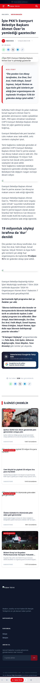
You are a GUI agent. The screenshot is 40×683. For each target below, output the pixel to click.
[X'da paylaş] (13, 50)
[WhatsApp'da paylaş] (4, 50)
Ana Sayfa (5, 14)
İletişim (5, 638)
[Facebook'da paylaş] (8, 50)
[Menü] (4, 6)
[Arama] (36, 6)
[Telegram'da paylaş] (18, 50)
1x (25, 680)
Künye (5, 634)
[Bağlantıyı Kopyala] (22, 50)
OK (34, 658)
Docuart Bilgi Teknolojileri (14, 675)
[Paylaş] (31, 680)
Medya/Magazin (16, 14)
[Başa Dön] (37, 680)
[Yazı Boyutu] (7, 680)
